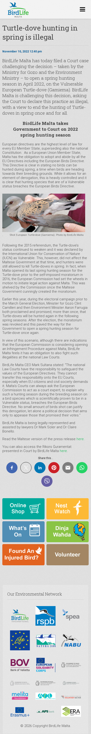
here (63, 451)
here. (81, 439)
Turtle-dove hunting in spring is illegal (40, 32)
